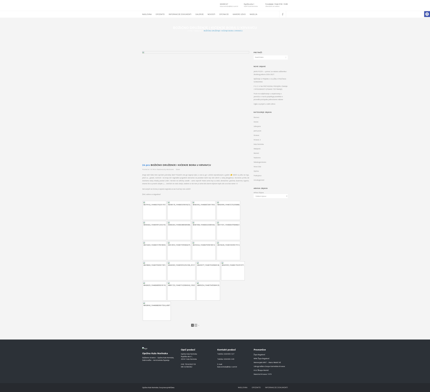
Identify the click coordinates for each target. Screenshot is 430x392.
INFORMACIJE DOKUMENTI (276, 388)
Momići (256, 153)
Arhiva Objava (259, 192)
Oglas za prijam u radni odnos (264, 104)
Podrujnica (257, 175)
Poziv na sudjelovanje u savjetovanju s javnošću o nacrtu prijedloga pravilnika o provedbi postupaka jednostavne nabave (268, 96)
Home (190, 31)
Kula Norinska (259, 144)
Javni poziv (257, 131)
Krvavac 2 (257, 140)
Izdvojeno (257, 126)
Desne (256, 122)
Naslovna (197, 31)
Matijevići (257, 149)
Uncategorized (259, 180)
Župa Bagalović (259, 354)
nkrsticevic (170, 169)
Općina (256, 171)
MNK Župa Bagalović (261, 358)
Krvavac (256, 135)
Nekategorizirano (260, 162)
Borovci (256, 117)
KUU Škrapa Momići (261, 370)
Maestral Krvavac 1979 (263, 374)
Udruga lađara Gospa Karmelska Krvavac (269, 366)
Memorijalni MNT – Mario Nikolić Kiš (267, 362)
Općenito (256, 388)
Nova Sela (257, 167)
